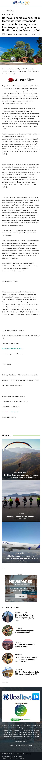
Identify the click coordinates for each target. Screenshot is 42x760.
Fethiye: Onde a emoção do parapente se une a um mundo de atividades (21, 476)
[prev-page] (3, 567)
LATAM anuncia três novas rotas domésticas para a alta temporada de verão (21, 558)
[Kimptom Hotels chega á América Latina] (7, 644)
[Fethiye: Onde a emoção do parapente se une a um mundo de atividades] (21, 459)
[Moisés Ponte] (4, 34)
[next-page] (7, 567)
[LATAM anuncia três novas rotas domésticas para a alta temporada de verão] (21, 542)
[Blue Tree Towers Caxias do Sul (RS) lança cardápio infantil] (7, 672)
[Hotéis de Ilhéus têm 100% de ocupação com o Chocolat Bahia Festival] (7, 658)
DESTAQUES (18, 628)
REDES (11, 14)
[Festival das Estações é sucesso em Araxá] (7, 630)
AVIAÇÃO (21, 553)
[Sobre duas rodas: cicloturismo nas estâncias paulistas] (21, 501)
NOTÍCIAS (10, 11)
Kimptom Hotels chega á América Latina (25, 645)
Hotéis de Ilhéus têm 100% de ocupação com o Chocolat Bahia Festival (26, 659)
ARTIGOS (21, 514)
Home (4, 11)
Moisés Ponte (12, 34)
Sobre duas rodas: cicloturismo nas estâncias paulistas (21, 518)
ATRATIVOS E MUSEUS (20, 472)
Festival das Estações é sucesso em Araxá (24, 632)
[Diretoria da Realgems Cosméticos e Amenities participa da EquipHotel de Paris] (7, 617)
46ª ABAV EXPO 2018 (21, 612)
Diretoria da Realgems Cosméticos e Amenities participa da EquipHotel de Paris (25, 618)
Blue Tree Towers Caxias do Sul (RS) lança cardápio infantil (27, 673)
